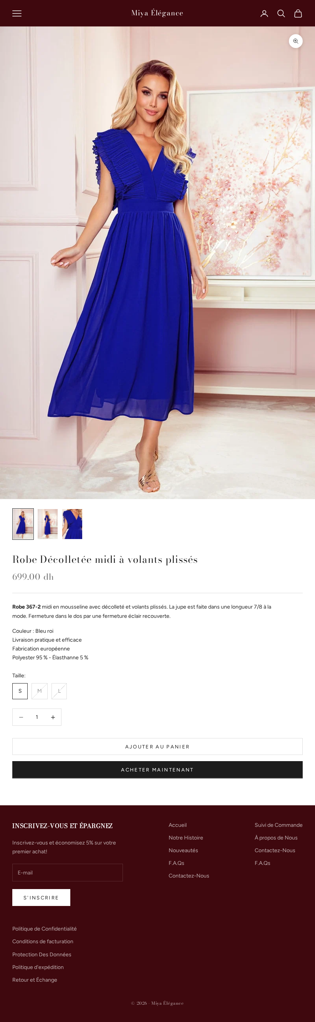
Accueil (178, 825)
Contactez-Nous (189, 876)
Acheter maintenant (157, 770)
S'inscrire (41, 898)
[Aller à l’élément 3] (72, 524)
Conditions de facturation (42, 941)
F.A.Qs (176, 863)
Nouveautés (183, 850)
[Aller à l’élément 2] (47, 524)
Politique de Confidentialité (44, 929)
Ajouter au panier (157, 747)
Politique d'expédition (38, 967)
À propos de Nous (276, 838)
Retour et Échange (34, 980)
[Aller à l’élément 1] (23, 524)
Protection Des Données (41, 954)
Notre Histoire (186, 838)
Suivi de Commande (279, 825)
